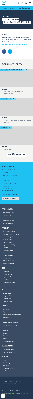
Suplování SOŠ (7, 277)
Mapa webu (5, 386)
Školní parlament (7, 301)
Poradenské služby (8, 250)
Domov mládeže (7, 317)
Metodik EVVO (7, 258)
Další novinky (15, 155)
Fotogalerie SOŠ (7, 274)
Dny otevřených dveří (8, 220)
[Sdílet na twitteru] (10, 51)
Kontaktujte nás (9, 198)
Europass (5, 247)
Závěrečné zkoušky (8, 242)
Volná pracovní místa (8, 341)
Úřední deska (6, 309)
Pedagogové (6, 365)
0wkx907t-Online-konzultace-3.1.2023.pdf (14, 44)
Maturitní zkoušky (8, 239)
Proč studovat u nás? (8, 212)
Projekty (5, 330)
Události (5, 336)
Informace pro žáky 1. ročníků (11, 234)
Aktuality (13, 8)
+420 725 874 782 (7, 186)
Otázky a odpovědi (8, 223)
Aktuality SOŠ (7, 271)
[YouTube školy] (26, 3)
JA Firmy (5, 279)
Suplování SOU (7, 298)
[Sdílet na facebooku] (4, 51)
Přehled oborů (7, 218)
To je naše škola (7, 312)
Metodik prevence (8, 255)
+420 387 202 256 (7, 188)
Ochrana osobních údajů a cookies (12, 314)
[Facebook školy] (19, 3)
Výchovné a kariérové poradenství (12, 253)
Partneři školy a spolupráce (10, 322)
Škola (4, 360)
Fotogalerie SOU (7, 296)
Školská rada (6, 328)
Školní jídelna (6, 320)
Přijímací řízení (7, 215)
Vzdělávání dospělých (9, 352)
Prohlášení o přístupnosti (9, 384)
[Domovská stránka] (4, 3)
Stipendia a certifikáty (9, 245)
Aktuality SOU (7, 293)
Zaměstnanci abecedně (9, 371)
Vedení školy (6, 363)
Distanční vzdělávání (8, 263)
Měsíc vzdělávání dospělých (10, 325)
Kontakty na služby (8, 349)
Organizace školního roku (10, 231)
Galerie (5, 338)
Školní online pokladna (9, 237)
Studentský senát (8, 285)
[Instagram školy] (22, 3)
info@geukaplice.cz (7, 190)
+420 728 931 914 (7, 184)
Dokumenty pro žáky (8, 261)
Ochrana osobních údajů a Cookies (11, 381)
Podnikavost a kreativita (9, 282)
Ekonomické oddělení (9, 368)
